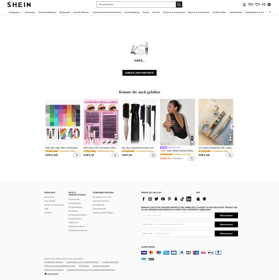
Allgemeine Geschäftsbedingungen (59, 266)
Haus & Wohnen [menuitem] (81, 12)
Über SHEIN (49, 201)
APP (198, 193)
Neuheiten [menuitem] (30, 12)
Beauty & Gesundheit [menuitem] (198, 12)
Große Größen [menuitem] (219, 12)
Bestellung (73, 211)
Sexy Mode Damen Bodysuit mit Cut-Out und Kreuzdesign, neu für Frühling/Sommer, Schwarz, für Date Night (178, 150)
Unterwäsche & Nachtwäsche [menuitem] (106, 12)
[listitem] (62, 130)
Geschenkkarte (99, 209)
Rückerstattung (75, 207)
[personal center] (244, 4)
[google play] (204, 200)
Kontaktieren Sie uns (102, 197)
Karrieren (48, 213)
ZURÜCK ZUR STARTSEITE (139, 72)
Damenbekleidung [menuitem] (47, 12)
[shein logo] (19, 4)
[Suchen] (179, 4)
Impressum (49, 197)
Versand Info (73, 199)
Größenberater (74, 219)
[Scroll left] (266, 12)
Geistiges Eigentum (101, 266)
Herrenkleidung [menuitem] (132, 12)
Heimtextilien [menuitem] (235, 12)
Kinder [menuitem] (146, 12)
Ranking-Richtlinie (76, 226)
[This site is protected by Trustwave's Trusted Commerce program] (143, 259)
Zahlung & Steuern (101, 201)
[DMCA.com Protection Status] (151, 259)
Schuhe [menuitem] (156, 12)
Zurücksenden (74, 203)
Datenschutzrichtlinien (54, 270)
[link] (250, 4)
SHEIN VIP (73, 223)
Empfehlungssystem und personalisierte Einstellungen (91, 270)
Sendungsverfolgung (77, 215)
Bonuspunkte (98, 205)
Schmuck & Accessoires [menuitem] (174, 12)
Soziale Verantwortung (54, 205)
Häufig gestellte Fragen (103, 213)
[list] (167, 199)
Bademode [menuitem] (65, 12)
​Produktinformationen (77, 230)
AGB (46, 209)
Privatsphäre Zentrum (53, 262)
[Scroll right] (270, 12)
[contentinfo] (189, 253)
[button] (264, 4)
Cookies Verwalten (110, 262)
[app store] (198, 200)
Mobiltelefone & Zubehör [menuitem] (257, 12)
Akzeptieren (148, 247)
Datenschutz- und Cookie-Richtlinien (83, 262)
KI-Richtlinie (84, 266)
